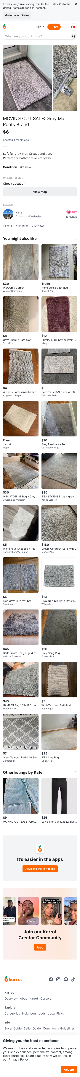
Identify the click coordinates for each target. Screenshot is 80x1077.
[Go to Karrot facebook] (51, 979)
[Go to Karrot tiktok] (73, 979)
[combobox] (37, 36)
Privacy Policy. (19, 1059)
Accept (69, 1069)
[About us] (65, 27)
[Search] (73, 36)
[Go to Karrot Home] (13, 979)
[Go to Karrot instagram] (58, 979)
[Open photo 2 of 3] (65, 61)
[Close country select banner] (76, 4)
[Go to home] (4, 27)
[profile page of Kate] (8, 214)
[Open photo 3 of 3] (65, 94)
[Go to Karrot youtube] (66, 979)
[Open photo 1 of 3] (27, 78)
